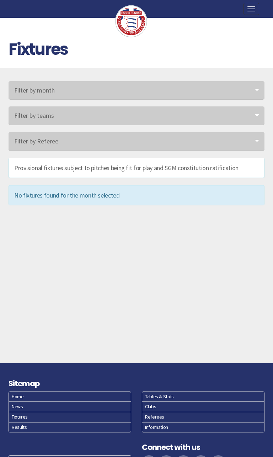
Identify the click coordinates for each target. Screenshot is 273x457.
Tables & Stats (159, 396)
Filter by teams (34, 115)
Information (156, 427)
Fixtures (20, 417)
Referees (154, 417)
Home (18, 396)
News (17, 406)
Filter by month (34, 90)
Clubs (150, 406)
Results (19, 427)
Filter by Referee (36, 141)
